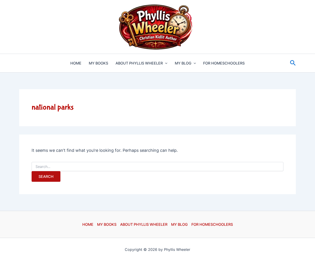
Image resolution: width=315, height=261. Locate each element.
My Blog (183, 63)
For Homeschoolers (224, 63)
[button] (165, 63)
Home (75, 63)
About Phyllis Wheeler (139, 63)
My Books (98, 63)
